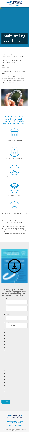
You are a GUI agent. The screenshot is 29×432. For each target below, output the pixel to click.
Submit (5, 401)
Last (7, 311)
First (7, 305)
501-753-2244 (14, 6)
